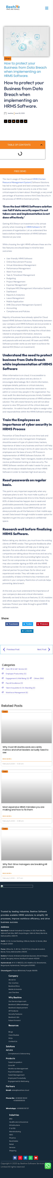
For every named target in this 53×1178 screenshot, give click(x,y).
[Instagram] (20, 1158)
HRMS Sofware (32, 227)
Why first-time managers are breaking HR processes (25, 865)
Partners (10, 1086)
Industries (14, 1114)
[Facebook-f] (5, 121)
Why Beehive (15, 997)
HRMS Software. (16, 534)
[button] (41, 145)
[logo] (13, 7)
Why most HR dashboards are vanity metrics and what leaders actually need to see (25, 749)
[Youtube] (25, 121)
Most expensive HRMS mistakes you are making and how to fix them (23, 808)
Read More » (7, 759)
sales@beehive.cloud (20, 1090)
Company (13, 975)
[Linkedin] (17, 121)
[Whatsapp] (21, 121)
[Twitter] (9, 121)
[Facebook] (15, 1158)
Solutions (10, 1046)
